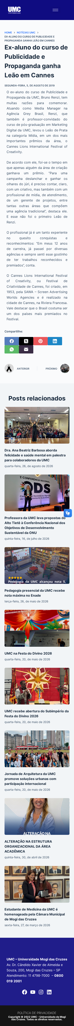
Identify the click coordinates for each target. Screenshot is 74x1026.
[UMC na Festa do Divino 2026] (37, 628)
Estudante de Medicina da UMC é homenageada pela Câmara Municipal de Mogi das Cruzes (35, 914)
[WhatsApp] (12, 349)
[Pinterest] (40, 341)
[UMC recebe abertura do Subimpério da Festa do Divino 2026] (37, 686)
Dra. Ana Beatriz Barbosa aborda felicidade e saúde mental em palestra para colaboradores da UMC (35, 455)
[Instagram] (41, 992)
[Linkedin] (49, 992)
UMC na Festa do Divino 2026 (28, 653)
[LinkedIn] (55, 341)
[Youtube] (33, 992)
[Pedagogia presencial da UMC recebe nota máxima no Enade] (37, 565)
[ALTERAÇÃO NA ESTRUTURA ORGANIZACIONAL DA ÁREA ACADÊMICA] (37, 816)
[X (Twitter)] (26, 341)
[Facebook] (12, 341)
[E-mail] (26, 349)
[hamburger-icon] (55, 10)
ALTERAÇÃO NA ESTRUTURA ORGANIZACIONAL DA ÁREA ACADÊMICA (28, 846)
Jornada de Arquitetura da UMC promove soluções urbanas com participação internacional (30, 779)
